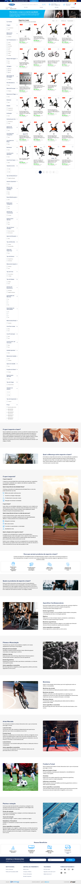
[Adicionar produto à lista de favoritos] (30, 25)
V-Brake (9, 276)
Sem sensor (10, 232)
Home (7, 8)
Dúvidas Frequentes (27, 876)
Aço (9, 268)
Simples (9, 79)
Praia (9, 123)
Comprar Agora (26, 45)
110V (10, 72)
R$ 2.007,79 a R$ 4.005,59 (10, 410)
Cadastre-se (57, 4)
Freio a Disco (10, 274)
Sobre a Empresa (9, 869)
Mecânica (10, 290)
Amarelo (9, 51)
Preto (9, 47)
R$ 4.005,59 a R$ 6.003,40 (11, 413)
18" (9, 395)
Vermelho (10, 46)
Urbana (9, 244)
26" (9, 168)
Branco (9, 44)
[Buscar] (45, 4)
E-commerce (10, 27)
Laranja (9, 55)
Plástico (9, 90)
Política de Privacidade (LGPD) (12, 871)
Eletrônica (10, 260)
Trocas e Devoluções (27, 874)
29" (9, 171)
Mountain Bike (10, 246)
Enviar (70, 860)
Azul (9, 49)
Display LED (10, 110)
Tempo (9, 372)
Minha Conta (25, 869)
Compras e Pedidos (27, 871)
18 (8, 304)
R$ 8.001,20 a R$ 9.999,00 (10, 418)
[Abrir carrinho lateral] (74, 4)
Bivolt (10, 68)
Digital (9, 281)
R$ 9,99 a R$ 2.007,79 (12, 407)
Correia (9, 215)
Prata (9, 53)
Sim (9, 61)
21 (8, 299)
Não (9, 63)
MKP (9, 29)
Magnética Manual (11, 178)
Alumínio (9, 36)
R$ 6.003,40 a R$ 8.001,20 (11, 415)
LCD (9, 283)
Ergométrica (10, 258)
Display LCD (10, 108)
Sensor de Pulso (11, 231)
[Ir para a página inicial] (12, 4)
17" (9, 392)
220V (10, 70)
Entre (52, 4)
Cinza (9, 42)
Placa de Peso (11, 384)
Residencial (10, 121)
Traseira (9, 401)
